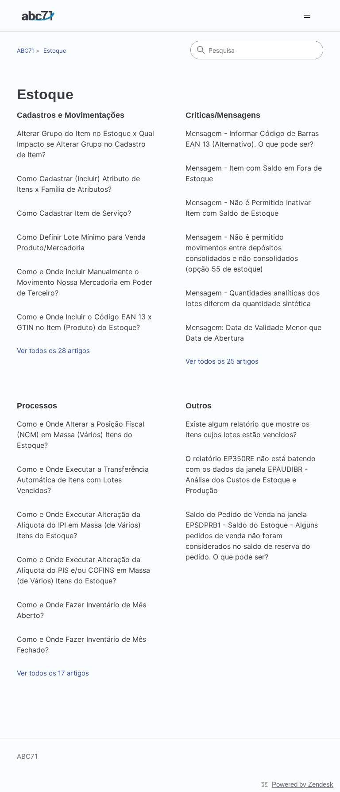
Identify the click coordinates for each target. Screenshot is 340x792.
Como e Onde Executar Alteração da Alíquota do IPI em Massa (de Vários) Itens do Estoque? (79, 525)
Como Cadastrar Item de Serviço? (74, 213)
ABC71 (25, 50)
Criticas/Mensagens (222, 115)
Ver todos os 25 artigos (222, 361)
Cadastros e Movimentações (70, 115)
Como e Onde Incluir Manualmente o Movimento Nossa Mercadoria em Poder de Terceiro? (84, 282)
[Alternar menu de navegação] (307, 16)
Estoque (54, 50)
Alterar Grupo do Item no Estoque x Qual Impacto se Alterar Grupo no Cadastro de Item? (85, 144)
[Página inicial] (38, 16)
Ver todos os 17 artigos (53, 673)
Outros (198, 405)
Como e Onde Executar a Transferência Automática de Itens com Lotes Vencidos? (83, 480)
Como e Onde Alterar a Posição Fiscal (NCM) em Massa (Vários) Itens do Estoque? (80, 434)
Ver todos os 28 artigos (53, 350)
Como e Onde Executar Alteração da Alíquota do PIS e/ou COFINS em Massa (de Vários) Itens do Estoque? (83, 570)
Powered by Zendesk (302, 784)
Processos (37, 405)
